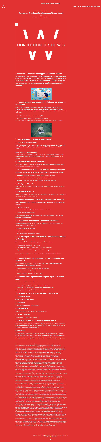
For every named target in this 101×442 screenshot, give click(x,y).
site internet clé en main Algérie (28, 411)
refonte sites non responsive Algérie (45, 408)
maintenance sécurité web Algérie (45, 395)
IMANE (48, 17)
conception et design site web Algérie (26, 352)
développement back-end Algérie (44, 381)
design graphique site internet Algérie (43, 374)
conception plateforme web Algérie (41, 353)
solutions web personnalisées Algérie (40, 422)
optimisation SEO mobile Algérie (41, 401)
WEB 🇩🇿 (79, 6)
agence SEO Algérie (25, 348)
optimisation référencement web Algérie (31, 400)
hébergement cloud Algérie (37, 390)
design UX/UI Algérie (58, 377)
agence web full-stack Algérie (42, 349)
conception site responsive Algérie (40, 355)
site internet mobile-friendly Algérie (44, 414)
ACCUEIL (75, 6)
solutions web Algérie (53, 421)
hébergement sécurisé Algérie (32, 391)
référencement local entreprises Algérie (30, 405)
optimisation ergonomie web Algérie (31, 398)
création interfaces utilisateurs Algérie (26, 362)
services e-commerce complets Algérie (41, 410)
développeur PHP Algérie (35, 388)
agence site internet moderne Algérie (37, 348)
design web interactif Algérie (45, 379)
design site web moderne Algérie (46, 377)
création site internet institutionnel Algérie (44, 366)
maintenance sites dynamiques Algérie (26, 397)
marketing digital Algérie (56, 397)
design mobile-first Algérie (53, 376)
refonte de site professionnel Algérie (39, 407)
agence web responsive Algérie (31, 351)
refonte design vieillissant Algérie (54, 407)
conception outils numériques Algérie (26, 353)
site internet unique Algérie (42, 417)
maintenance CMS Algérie (49, 394)
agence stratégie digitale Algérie (52, 348)
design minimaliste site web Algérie (26, 376)
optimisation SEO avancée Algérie (47, 400)
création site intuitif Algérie (57, 369)
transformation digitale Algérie (49, 425)
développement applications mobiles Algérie (28, 381)
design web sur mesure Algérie (36, 380)
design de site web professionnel (51, 373)
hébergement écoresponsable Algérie (51, 390)
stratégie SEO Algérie (38, 425)
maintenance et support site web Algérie (29, 395)
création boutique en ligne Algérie (45, 359)
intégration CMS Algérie (33, 393)
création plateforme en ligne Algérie (26, 363)
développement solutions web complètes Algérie (29, 386)
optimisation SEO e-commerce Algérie (26, 401)
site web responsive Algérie (33, 418)
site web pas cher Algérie (53, 417)
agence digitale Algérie (38, 346)
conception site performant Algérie (26, 355)
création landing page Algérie (41, 362)
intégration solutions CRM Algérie (37, 394)
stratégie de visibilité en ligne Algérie (46, 424)
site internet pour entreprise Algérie (54, 415)
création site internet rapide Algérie (44, 369)
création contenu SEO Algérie (25, 360)
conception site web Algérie (24, 356)
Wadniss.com (33, 82)
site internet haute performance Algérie (54, 412)
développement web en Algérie (34, 387)
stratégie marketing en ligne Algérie (26, 425)
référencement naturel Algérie (44, 405)
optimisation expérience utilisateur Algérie (48, 398)
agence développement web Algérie (26, 346)
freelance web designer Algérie (25, 390)
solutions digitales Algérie (57, 418)
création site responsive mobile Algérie (34, 370)
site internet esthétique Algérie (39, 412)
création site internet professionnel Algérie (27, 369)
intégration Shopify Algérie (24, 394)
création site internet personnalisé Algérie (43, 367)
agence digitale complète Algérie (50, 346)
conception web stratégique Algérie (41, 358)
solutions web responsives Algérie (55, 422)
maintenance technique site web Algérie (43, 397)
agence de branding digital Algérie (26, 345)
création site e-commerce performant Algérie (28, 365)
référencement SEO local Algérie (25, 407)
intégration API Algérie (23, 393)
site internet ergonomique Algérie (25, 412)
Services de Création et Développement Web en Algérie (41, 13)
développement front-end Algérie (25, 383)
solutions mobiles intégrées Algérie (26, 421)
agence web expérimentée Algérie (29, 349)
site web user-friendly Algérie (45, 418)
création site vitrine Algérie (48, 370)
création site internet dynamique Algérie (27, 366)
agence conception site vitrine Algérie (46, 344)
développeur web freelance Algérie (48, 388)
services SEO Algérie (53, 410)
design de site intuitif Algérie (38, 373)
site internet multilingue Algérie (25, 415)
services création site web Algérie (26, 410)
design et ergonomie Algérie (29, 374)
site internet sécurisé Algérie (31, 417)
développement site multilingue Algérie (27, 384)
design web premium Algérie (57, 379)
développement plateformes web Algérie (41, 383)
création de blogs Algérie (36, 360)
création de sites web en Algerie (41, 11)
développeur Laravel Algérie (24, 388)
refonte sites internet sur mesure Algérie (29, 408)
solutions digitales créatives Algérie (34, 419)
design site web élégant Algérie (33, 377)
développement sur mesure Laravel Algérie (48, 386)
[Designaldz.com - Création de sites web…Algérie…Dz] (7, 6)
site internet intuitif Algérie (31, 414)
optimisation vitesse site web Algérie (26, 404)
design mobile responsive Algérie (40, 376)
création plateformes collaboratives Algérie (43, 363)
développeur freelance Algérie (47, 387)
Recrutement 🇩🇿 (86, 6)
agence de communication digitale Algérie (42, 345)
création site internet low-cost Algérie (26, 367)
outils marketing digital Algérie (40, 404)
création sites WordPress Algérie (25, 373)
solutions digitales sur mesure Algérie (49, 419)
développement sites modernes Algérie (43, 384)
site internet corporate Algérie (41, 411)
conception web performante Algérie (26, 358)
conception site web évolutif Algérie (37, 356)
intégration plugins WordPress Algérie (46, 393)
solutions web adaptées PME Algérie (41, 421)
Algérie (36, 154)
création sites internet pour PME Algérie (31, 372)
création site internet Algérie (43, 365)
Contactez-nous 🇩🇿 (95, 6)
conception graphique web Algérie (42, 352)
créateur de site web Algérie (55, 358)
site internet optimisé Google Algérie (39, 415)
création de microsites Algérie (48, 360)
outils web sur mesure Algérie (53, 404)
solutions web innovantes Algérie (25, 422)
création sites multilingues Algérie (47, 372)
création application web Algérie (30, 359)
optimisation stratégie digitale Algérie (39, 402)
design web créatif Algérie (33, 379)
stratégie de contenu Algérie (32, 424)
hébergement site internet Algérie (46, 391)
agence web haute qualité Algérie (55, 349)
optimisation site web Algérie (25, 402)
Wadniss (40, 109)
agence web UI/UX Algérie (43, 351)
